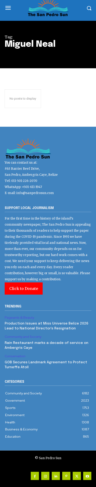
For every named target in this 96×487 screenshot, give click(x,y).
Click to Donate (23, 288)
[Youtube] (87, 476)
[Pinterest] (66, 476)
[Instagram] (45, 476)
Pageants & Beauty (19, 318)
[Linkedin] (56, 476)
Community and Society (23, 337)
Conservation (15, 356)
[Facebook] (35, 476)
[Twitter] (77, 476)
